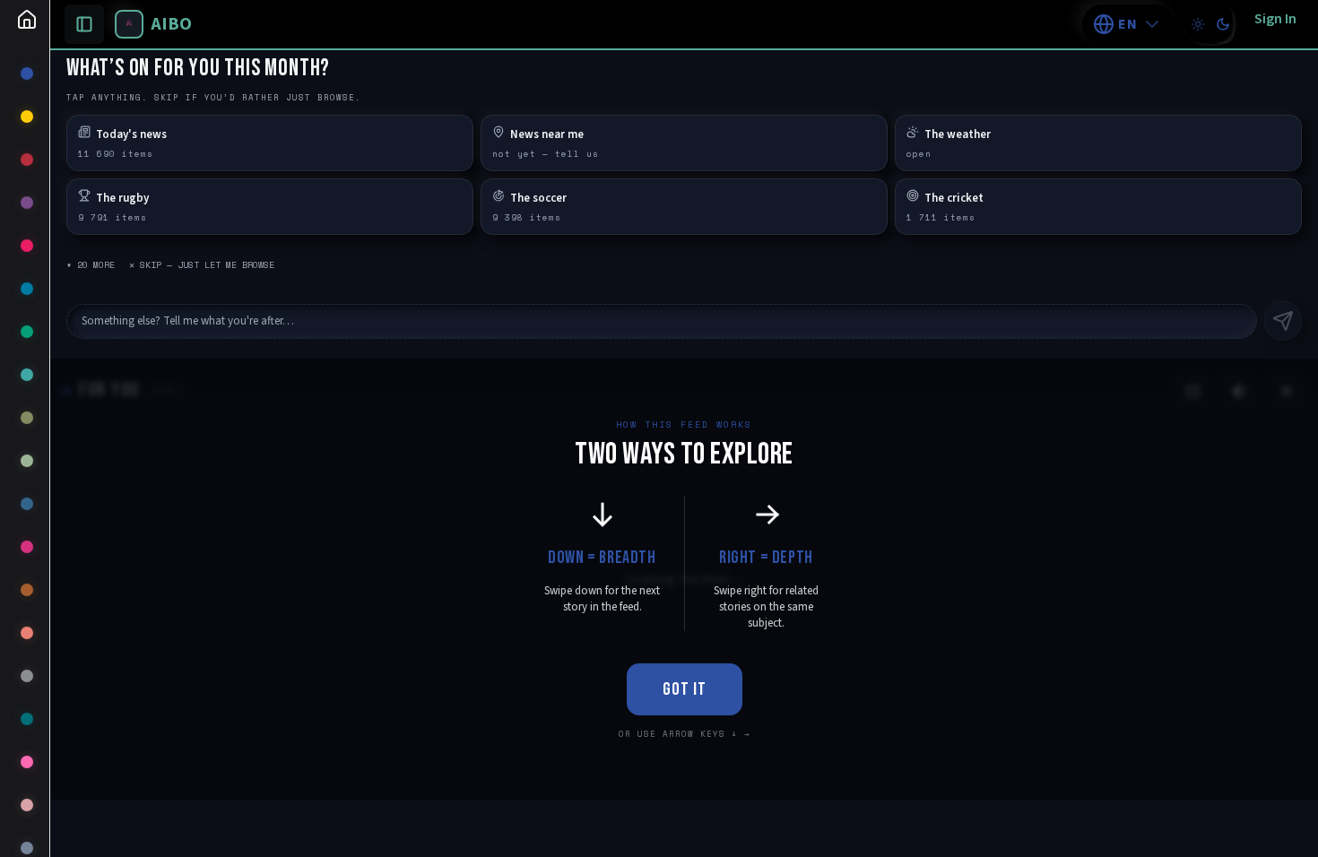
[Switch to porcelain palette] (1198, 24)
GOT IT (685, 689)
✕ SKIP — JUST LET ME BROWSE (201, 265)
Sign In (1275, 19)
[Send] (1283, 321)
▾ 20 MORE (90, 265)
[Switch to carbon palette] (1223, 24)
